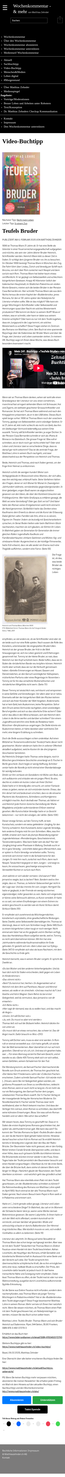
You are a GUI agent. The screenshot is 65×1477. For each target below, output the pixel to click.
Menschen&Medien (14, 72)
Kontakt (8, 118)
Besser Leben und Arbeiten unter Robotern (27, 103)
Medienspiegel (12, 91)
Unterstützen (47, 1400)
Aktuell (8, 60)
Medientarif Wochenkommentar (21, 52)
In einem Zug (21, 223)
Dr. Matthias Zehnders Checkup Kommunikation (30, 111)
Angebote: (6, 95)
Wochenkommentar (14, 36)
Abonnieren (17, 1400)
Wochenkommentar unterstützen (21, 48)
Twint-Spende (32, 1409)
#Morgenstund (12, 80)
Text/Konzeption (13, 107)
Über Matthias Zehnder (16, 87)
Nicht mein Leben (25, 220)
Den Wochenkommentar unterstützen (24, 126)
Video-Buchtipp (12, 68)
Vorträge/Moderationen (16, 99)
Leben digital (11, 75)
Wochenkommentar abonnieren (21, 44)
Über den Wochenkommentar (20, 40)
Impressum (10, 122)
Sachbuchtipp (11, 63)
